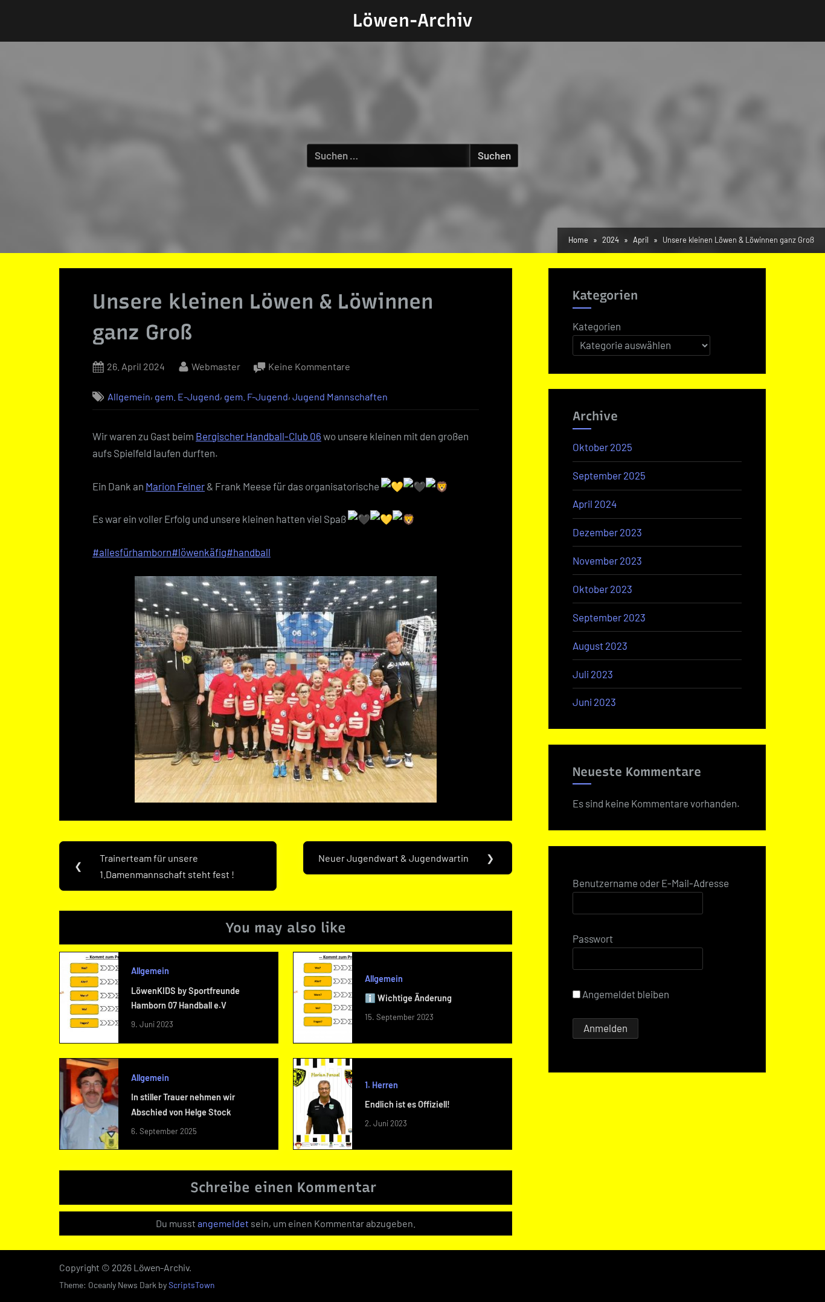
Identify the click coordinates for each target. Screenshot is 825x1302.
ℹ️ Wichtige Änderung (408, 998)
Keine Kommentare (309, 367)
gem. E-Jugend (187, 396)
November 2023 (607, 560)
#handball (248, 552)
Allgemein (129, 396)
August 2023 (600, 646)
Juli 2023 (593, 674)
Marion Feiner (175, 486)
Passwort (593, 938)
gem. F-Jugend (256, 396)
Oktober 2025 (602, 447)
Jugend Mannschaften (340, 396)
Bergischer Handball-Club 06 (258, 436)
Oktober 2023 (602, 589)
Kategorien (597, 326)
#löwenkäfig (199, 552)
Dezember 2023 (607, 532)
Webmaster (215, 366)
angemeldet (223, 1223)
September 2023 (609, 617)
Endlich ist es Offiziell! (407, 1104)
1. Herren (381, 1085)
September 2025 (609, 475)
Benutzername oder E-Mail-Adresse (651, 883)
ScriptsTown (191, 1285)
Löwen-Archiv (413, 20)
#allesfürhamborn (132, 552)
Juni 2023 (594, 702)
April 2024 (595, 504)
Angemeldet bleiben (624, 994)
